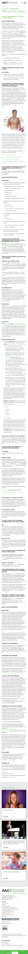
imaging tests (20, 344)
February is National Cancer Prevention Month (12, 945)
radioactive (16, 377)
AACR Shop (4, 916)
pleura (5, 97)
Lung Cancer (4, 942)
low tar (19, 272)
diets (3, 532)
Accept (15, 952)
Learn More (5, 816)
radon (5, 346)
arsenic (6, 408)
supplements (5, 591)
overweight (4, 246)
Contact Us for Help (8, 767)
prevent (21, 243)
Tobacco (4, 262)
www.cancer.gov (11, 777)
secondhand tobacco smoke (16, 289)
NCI (24, 598)
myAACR (4, 904)
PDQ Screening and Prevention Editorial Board (12, 672)
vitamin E (16, 564)
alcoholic (18, 442)
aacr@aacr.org (8, 899)
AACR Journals (5, 903)
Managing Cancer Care (7, 759)
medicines (9, 62)
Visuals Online (16, 746)
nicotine (3, 273)
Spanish (3, 630)
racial (11, 172)
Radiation (6, 341)
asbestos (7, 406)
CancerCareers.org (6, 913)
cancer (7, 243)
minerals (17, 590)
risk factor (22, 262)
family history (9, 305)
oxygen (20, 89)
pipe (20, 264)
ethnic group (18, 172)
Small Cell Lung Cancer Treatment (11, 159)
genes (11, 43)
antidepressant (12, 465)
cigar (15, 264)
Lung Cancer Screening (9, 154)
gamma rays (8, 358)
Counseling (8, 463)
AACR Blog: (10, 908)
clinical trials (13, 573)
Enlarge (4, 107)
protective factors (14, 32)
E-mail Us (4, 770)
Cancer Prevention (6, 944)
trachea (14, 99)
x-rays (22, 357)
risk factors (5, 32)
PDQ (6, 151)
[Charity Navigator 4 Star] (5, 928)
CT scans (24, 368)
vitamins (12, 590)
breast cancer (13, 355)
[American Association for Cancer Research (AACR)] (10, 3)
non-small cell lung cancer (15, 148)
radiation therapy (12, 344)
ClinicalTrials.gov (22, 602)
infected (7, 323)
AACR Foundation (6, 906)
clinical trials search (16, 599)
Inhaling (3, 299)
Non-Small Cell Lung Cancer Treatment (13, 157)
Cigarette (11, 264)
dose (11, 361)
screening (7, 373)
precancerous (19, 62)
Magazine (7, 910)
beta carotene (8, 437)
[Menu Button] (25, 3)
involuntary (21, 299)
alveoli (23, 102)
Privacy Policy (6, 921)
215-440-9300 (10, 898)
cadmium (7, 416)
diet (17, 46)
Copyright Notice (6, 923)
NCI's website (22, 698)
